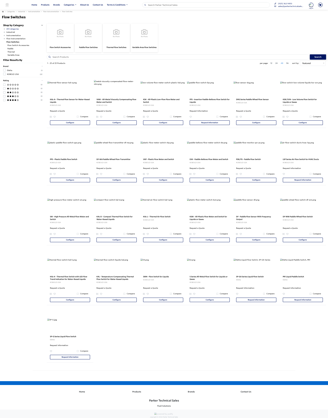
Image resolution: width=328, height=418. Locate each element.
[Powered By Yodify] (164, 414)
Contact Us (246, 391)
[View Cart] (320, 5)
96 (287, 63)
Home (82, 391)
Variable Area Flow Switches (144, 47)
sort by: (295, 63)
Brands (191, 391)
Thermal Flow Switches (116, 47)
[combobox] (206, 4)
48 (282, 63)
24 (276, 63)
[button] (70, 5)
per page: (264, 63)
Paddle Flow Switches (88, 47)
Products (136, 391)
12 (271, 63)
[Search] (144, 5)
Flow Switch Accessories (60, 47)
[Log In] (311, 5)
